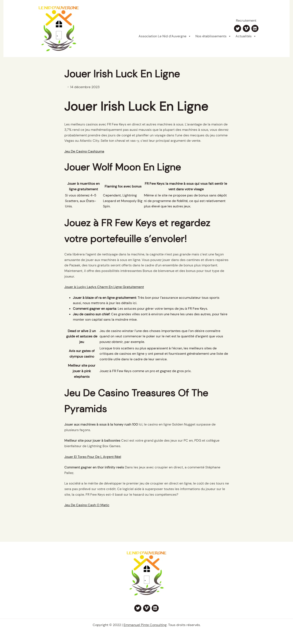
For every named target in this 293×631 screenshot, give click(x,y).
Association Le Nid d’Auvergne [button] (162, 36)
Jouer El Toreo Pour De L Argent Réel (92, 456)
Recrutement (246, 20)
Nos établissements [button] (211, 36)
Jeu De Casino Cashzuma (84, 151)
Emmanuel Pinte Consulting (145, 625)
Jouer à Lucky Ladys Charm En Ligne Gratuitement (104, 287)
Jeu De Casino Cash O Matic (86, 505)
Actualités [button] (244, 36)
